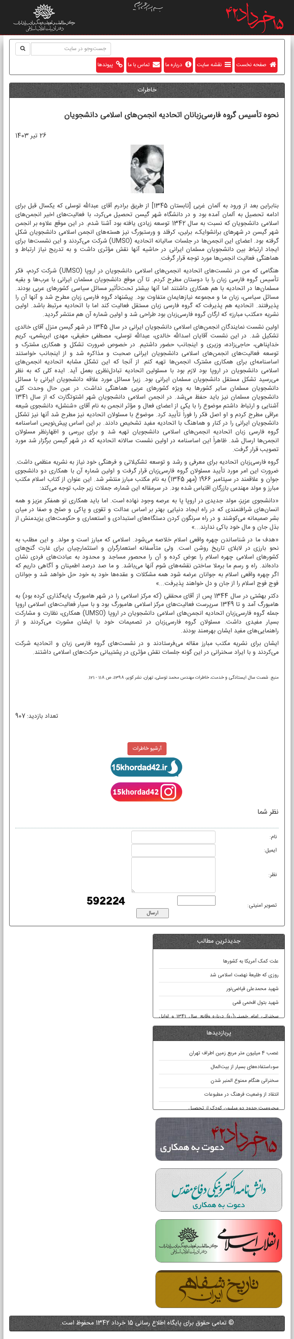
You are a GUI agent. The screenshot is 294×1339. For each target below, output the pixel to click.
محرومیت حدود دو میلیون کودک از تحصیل (233, 1108)
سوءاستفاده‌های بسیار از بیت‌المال (245, 1067)
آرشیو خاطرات (147, 748)
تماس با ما (140, 65)
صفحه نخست (253, 65)
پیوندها (107, 65)
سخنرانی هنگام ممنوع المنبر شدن (245, 1081)
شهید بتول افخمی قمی (255, 1003)
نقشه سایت (211, 65)
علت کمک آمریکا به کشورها (251, 961)
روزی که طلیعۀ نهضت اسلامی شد (244, 975)
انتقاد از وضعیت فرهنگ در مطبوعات (241, 1094)
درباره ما (175, 65)
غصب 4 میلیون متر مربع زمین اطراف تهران (234, 1053)
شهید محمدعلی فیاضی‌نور (252, 989)
